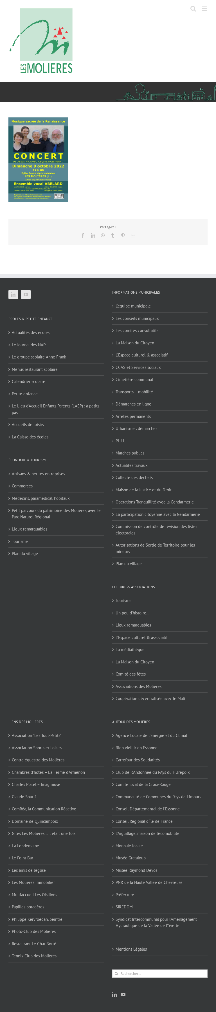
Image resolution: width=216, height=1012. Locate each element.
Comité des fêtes (131, 674)
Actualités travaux (132, 465)
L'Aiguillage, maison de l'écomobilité (147, 833)
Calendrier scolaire (28, 381)
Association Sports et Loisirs (37, 747)
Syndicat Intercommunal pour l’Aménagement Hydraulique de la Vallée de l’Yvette (156, 922)
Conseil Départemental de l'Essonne (148, 809)
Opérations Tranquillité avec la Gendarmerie (155, 502)
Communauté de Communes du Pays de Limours (158, 796)
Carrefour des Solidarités (138, 760)
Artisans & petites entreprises (38, 473)
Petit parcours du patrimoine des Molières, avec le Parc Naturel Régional (56, 514)
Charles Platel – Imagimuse (36, 784)
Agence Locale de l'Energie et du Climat (151, 735)
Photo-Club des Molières (34, 931)
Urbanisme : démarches (136, 428)
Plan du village (25, 553)
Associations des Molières (138, 686)
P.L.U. (120, 440)
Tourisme (20, 541)
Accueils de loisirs (28, 424)
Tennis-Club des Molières (34, 955)
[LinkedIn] (13, 294)
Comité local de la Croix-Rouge (143, 784)
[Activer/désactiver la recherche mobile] (193, 9)
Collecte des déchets (134, 477)
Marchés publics (130, 453)
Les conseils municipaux (137, 318)
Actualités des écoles (31, 332)
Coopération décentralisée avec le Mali (150, 698)
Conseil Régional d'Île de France (144, 821)
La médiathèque (130, 649)
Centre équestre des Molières (38, 760)
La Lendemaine (25, 845)
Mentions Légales (131, 949)
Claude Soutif (24, 796)
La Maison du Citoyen (135, 342)
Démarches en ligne (133, 404)
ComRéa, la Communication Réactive (44, 809)
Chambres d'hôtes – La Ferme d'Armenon (48, 772)
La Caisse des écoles (30, 437)
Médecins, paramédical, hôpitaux (41, 498)
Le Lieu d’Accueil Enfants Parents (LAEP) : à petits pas (55, 409)
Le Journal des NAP (29, 344)
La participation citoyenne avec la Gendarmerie (158, 514)
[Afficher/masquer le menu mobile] (205, 9)
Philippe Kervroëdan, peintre (37, 919)
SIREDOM (124, 907)
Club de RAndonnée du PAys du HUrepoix (153, 772)
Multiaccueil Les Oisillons (34, 894)
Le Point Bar (22, 858)
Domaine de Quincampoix (35, 821)
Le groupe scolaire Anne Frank (39, 357)
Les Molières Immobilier (33, 882)
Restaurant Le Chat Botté (34, 943)
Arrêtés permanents (133, 416)
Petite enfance (25, 393)
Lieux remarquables (29, 529)
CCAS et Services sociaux (138, 367)
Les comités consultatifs (137, 330)
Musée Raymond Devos (136, 870)
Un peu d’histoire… (132, 613)
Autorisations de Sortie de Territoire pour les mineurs (155, 548)
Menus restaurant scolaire (35, 369)
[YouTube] (26, 294)
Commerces (22, 486)
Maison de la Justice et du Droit (144, 489)
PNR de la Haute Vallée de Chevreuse (149, 882)
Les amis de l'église (29, 870)
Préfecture (125, 894)
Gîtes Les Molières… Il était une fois (43, 833)
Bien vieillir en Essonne (137, 747)
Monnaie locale (129, 845)
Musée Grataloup (131, 858)
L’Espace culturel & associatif (142, 355)
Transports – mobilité (134, 391)
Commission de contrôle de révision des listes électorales (156, 530)
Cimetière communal (134, 379)
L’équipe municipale (133, 306)
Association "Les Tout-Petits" (37, 735)
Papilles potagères (28, 907)
